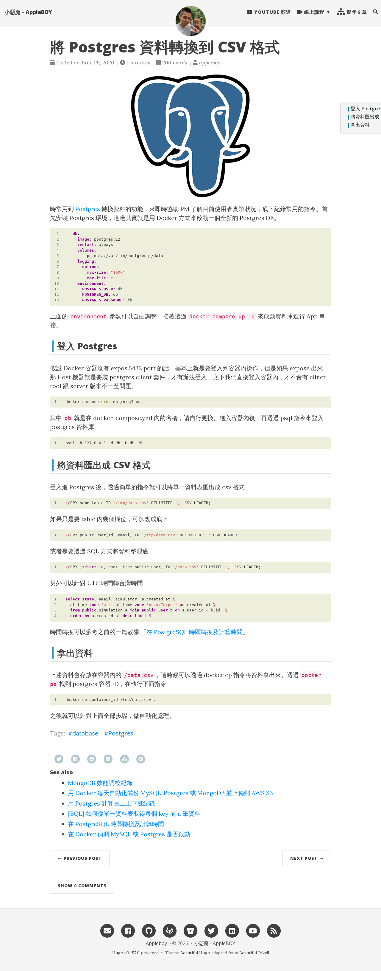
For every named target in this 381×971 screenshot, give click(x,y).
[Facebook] (128, 930)
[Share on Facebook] (75, 759)
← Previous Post (80, 858)
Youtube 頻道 (272, 12)
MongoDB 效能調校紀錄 (100, 782)
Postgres (87, 209)
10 (56, 283)
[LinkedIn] (232, 930)
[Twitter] (211, 930)
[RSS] (274, 930)
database (85, 733)
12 (56, 294)
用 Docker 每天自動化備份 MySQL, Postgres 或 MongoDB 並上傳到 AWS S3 (170, 793)
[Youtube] (253, 930)
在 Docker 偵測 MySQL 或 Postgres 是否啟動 (129, 834)
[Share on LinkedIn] (108, 759)
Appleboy (156, 943)
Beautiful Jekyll (254, 952)
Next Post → (307, 858)
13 (56, 300)
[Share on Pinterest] (140, 759)
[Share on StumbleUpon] (124, 759)
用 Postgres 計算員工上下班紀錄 (111, 803)
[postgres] (190, 136)
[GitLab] (170, 930)
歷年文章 (356, 12)
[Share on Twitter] (58, 759)
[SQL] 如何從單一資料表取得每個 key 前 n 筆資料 (134, 813)
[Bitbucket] (190, 930)
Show (82, 885)
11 (56, 289)
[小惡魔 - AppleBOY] (190, 21)
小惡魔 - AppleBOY (28, 12)
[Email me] (107, 930)
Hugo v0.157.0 (126, 952)
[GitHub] (149, 930)
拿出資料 (360, 125)
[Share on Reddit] (91, 759)
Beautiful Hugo (195, 952)
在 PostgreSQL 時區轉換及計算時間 (194, 632)
